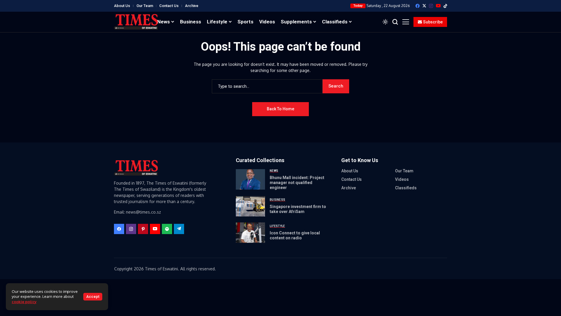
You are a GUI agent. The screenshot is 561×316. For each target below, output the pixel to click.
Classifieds (406, 188)
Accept (92, 296)
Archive (191, 6)
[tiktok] (445, 6)
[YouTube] (438, 5)
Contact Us (169, 6)
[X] (424, 5)
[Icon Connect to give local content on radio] (250, 232)
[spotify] (167, 229)
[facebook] (417, 6)
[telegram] (179, 229)
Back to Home (280, 109)
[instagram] (431, 6)
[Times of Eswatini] (136, 22)
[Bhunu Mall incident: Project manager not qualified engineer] (250, 179)
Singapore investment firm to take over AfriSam (298, 209)
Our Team (144, 6)
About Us (122, 6)
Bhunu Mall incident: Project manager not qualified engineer (297, 182)
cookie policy (24, 301)
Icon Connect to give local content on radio (295, 235)
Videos (402, 179)
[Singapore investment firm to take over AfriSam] (250, 206)
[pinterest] (143, 229)
